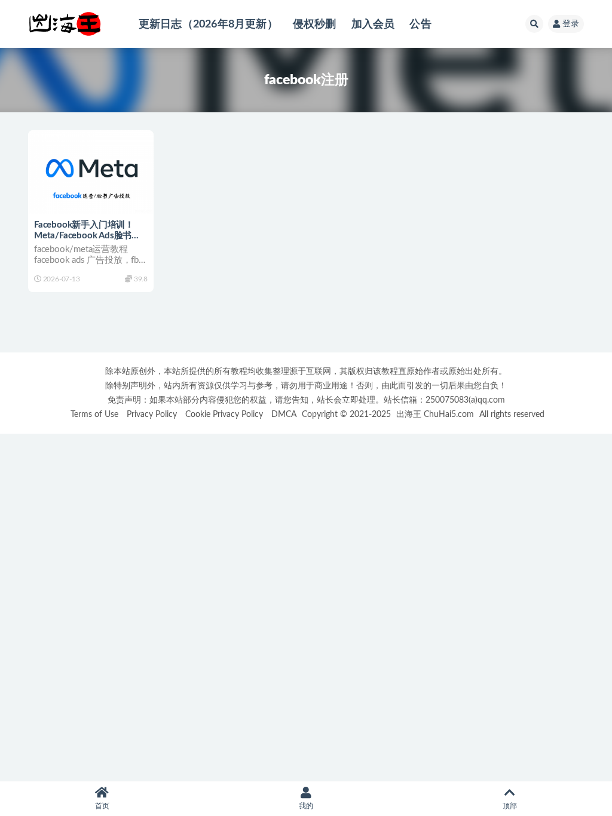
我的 (306, 805)
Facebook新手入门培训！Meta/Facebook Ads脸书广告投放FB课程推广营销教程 (88, 235)
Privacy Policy (152, 414)
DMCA (283, 414)
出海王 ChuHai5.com (435, 414)
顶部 (510, 805)
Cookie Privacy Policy (224, 414)
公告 (420, 24)
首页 (102, 805)
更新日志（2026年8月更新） (208, 24)
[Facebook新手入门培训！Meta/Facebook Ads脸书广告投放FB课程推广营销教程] (91, 172)
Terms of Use (94, 414)
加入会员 (373, 24)
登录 (570, 24)
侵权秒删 (314, 24)
